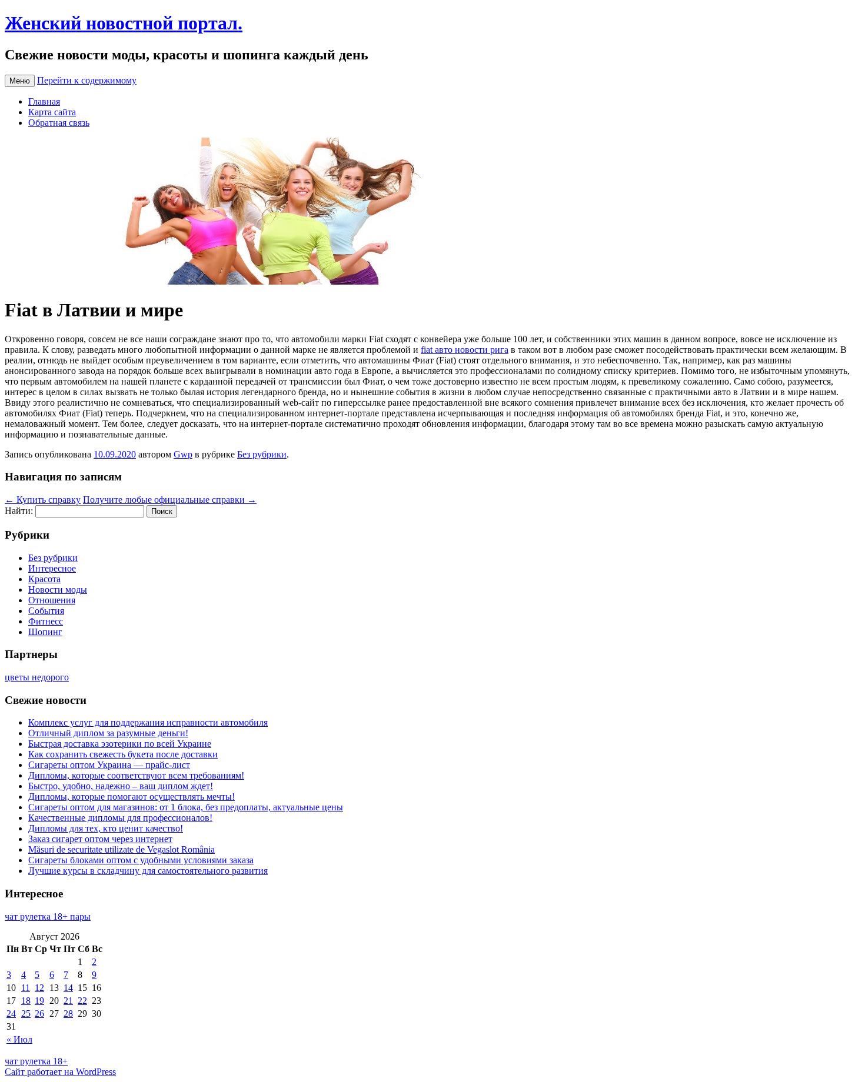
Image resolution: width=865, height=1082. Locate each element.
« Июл (19, 1039)
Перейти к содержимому (87, 80)
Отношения (51, 600)
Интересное (52, 568)
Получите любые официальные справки (170, 500)
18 (26, 1001)
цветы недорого (37, 677)
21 (68, 1001)
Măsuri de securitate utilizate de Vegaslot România (121, 849)
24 (11, 1013)
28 (68, 1013)
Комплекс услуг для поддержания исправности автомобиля (148, 722)
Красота (44, 579)
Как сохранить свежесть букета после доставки (123, 754)
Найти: (19, 511)
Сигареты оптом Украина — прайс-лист (109, 765)
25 (26, 1013)
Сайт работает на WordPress (60, 1072)
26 (39, 1013)
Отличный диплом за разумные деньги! (108, 733)
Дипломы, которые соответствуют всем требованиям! (136, 775)
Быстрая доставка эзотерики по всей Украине (119, 744)
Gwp (183, 454)
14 (68, 988)
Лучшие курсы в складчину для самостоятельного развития (148, 871)
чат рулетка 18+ (36, 1061)
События (46, 611)
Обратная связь (58, 123)
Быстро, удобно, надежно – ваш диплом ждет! (120, 786)
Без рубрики (262, 454)
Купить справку (43, 500)
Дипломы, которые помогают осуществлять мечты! (131, 797)
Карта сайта (52, 112)
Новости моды (57, 590)
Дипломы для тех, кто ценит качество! (105, 828)
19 (39, 1001)
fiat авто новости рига (464, 350)
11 (25, 988)
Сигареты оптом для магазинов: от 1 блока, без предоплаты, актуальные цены (185, 807)
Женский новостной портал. (123, 23)
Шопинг (45, 632)
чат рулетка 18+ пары (48, 916)
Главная (44, 101)
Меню (19, 80)
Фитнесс (45, 621)
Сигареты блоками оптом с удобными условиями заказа (141, 860)
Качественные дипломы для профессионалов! (120, 818)
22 (82, 1001)
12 (39, 988)
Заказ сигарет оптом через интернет (100, 839)
